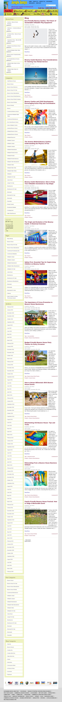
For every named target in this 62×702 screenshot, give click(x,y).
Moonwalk (9, 284)
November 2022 (10, 352)
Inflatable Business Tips (10, 699)
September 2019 (10, 404)
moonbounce (10, 186)
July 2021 (9, 383)
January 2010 (10, 544)
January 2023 (10, 346)
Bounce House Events (32, 416)
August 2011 (9, 486)
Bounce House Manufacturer (13, 247)
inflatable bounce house (12, 131)
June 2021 (9, 386)
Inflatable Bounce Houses (12, 134)
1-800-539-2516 (50, 8)
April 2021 (9, 392)
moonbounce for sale (11, 189)
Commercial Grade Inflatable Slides (41, 694)
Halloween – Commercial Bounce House (14, 29)
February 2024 (10, 306)
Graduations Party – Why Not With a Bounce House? (14, 40)
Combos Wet (7, 694)
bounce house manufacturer (13, 93)
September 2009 (10, 556)
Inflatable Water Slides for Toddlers (12, 70)
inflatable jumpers (11, 146)
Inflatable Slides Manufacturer (13, 266)
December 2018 (10, 407)
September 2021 (10, 376)
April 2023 (9, 337)
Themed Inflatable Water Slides (13, 50)
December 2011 (10, 474)
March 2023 (9, 340)
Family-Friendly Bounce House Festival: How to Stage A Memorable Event (41, 502)
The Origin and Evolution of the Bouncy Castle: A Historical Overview (39, 223)
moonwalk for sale (11, 195)
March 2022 (9, 358)
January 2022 (10, 364)
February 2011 (10, 504)
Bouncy (8, 108)
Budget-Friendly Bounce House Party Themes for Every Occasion (38, 343)
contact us (42, 1)
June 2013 (9, 425)
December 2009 (10, 547)
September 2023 (10, 322)
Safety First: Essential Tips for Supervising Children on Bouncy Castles (40, 263)
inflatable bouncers (11, 137)
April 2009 (9, 565)
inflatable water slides (12, 170)
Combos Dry (9, 650)
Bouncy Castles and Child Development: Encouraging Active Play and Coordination (40, 102)
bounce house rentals (12, 102)
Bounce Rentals (10, 105)
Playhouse (9, 674)
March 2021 (9, 395)
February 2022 (10, 361)
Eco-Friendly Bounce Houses (13, 58)
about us (35, 1)
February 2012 (10, 468)
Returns (43, 698)
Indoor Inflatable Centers (12, 125)
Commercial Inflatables (12, 253)
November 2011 (10, 477)
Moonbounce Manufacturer (12, 281)
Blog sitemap (10, 238)
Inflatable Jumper (10, 256)
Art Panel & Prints (11, 668)
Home (30, 1)
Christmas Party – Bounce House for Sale (14, 34)
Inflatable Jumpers (11, 259)
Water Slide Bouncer (11, 213)
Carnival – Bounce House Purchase (12, 23)
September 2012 (10, 446)
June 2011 (9, 492)
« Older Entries (28, 540)
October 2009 (10, 553)
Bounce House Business (12, 87)
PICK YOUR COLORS (8, 692)
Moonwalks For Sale (11, 290)
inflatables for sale (11, 176)
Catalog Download (51, 698)
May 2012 (9, 459)
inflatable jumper (10, 143)
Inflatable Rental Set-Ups (12, 152)
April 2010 (9, 535)
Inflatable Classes (11, 140)
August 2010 (10, 522)
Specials (9, 644)
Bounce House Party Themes (33, 376)
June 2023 (9, 331)
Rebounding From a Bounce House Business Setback (41, 464)
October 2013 (10, 413)
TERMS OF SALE (7, 696)
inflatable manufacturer (12, 149)
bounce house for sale (12, 90)
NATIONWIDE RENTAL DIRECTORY (11, 691)
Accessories (34, 692)
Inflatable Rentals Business (13, 158)
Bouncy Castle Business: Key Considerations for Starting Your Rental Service (41, 61)
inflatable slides (10, 164)
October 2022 (10, 355)
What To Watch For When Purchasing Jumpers (12, 297)
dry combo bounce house (12, 122)
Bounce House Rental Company (14, 99)
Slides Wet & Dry (10, 656)
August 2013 (10, 419)
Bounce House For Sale (12, 244)
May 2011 (9, 495)
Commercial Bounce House (13, 111)
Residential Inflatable (11, 207)
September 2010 (10, 519)
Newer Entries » (28, 541)
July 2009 (9, 562)
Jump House (10, 180)
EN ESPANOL (23, 691)
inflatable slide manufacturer (13, 161)
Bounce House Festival (32, 533)
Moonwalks (9, 287)
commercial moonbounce (12, 119)
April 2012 (9, 462)
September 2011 (10, 483)
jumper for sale (10, 183)
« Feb (7, 230)
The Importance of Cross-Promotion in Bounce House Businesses (38, 303)
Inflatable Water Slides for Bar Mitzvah (13, 64)
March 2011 (9, 501)
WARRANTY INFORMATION (18, 696)
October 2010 (10, 516)
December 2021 (10, 367)
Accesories (9, 671)
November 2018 (10, 410)
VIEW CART (38, 3)
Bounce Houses (10, 647)
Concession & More (11, 665)
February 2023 (10, 343)
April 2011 (9, 498)
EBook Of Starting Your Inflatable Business (39, 691)
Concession (27, 694)
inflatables (9, 173)
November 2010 (10, 513)
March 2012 (9, 465)
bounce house (10, 84)
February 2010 (10, 541)
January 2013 (10, 440)
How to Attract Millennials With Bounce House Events (39, 383)
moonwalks (9, 198)
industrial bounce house (12, 128)
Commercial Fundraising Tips (13, 250)
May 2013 (9, 428)
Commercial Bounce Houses (21, 692)
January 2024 (10, 310)
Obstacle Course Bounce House (14, 45)
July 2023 (9, 328)
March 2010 (9, 538)
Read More (27, 51)
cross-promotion (30, 336)
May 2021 (9, 389)
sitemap (9, 293)
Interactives (9, 662)
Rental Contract (10, 204)
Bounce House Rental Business (13, 96)
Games (8, 659)
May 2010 (9, 532)
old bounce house (31, 456)
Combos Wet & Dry (11, 653)
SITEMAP (37, 696)
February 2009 (10, 571)
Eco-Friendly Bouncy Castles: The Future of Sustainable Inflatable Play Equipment (40, 21)
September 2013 (10, 416)
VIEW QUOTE (32, 3)
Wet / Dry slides (43, 692)
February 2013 (10, 437)
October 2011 (10, 480)
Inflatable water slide (11, 167)
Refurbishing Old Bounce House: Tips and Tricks (40, 423)
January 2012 (10, 471)
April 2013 (9, 431)
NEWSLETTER (36, 698)
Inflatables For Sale (11, 269)
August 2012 (10, 449)
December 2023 (10, 313)
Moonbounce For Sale (11, 278)
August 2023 (10, 325)
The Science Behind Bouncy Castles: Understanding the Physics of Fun (38, 142)
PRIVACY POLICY (29, 696)
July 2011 (9, 489)
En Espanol (49, 1)
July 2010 (9, 525)
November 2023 (10, 316)
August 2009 (10, 559)
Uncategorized (10, 210)
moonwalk (9, 192)
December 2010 (10, 510)
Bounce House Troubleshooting (13, 54)
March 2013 (9, 434)
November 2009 (10, 550)
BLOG (41, 696)
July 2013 (9, 422)
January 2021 (10, 401)
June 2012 (9, 456)
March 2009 (9, 568)
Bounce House (10, 241)
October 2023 (10, 319)
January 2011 (10, 507)
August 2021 (10, 379)
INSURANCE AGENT (49, 696)
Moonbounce (10, 275)
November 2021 (10, 370)
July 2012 (9, 452)
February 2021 (10, 398)
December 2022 (10, 349)
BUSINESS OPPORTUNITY (25, 698)
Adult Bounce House (11, 81)
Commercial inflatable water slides (13, 115)
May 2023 (9, 334)
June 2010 (9, 529)
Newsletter (9, 201)
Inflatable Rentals (11, 155)
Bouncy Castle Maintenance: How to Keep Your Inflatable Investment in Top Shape (40, 182)
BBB (10, 681)
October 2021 (10, 373)
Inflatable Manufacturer (12, 263)
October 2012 (10, 443)
